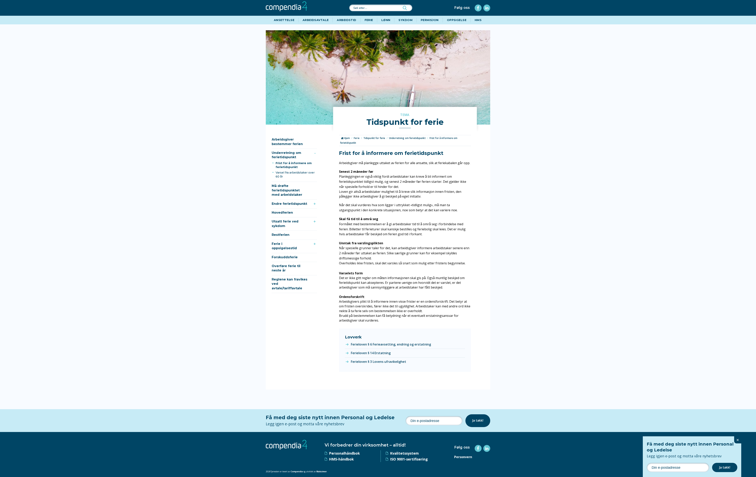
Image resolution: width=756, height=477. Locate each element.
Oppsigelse (456, 20)
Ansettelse (284, 20)
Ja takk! (477, 420)
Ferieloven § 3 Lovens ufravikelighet (378, 361)
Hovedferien (282, 212)
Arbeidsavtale (316, 20)
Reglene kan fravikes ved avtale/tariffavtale (289, 284)
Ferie (369, 20)
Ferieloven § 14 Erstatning (371, 353)
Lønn (385, 20)
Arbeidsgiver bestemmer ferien (287, 142)
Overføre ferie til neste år (286, 268)
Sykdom (405, 20)
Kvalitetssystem (404, 453)
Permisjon (430, 20)
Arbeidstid (346, 20)
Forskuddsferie (285, 257)
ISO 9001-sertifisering (409, 459)
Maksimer (321, 471)
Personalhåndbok (344, 453)
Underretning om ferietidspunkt (286, 155)
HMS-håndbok (341, 459)
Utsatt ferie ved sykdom (285, 224)
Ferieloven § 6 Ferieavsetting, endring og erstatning (391, 344)
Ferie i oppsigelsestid (284, 246)
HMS (478, 20)
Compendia (297, 471)
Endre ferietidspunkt (289, 204)
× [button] (737, 440)
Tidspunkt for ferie (374, 138)
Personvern (463, 457)
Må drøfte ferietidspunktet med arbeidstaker (287, 190)
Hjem (347, 138)
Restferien (280, 235)
